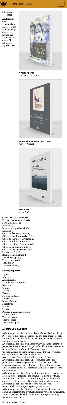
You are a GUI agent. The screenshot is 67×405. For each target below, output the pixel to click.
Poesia (5, 309)
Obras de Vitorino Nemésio (15, 249)
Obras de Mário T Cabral (14, 241)
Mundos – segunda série (14, 228)
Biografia (6, 285)
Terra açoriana (9, 260)
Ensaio (5, 290)
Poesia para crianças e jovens (16, 312)
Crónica (6, 288)
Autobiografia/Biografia (13, 282)
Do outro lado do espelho (14, 220)
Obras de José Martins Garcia (16, 236)
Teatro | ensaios (10, 317)
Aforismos (7, 277)
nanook (6, 231)
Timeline (6, 263)
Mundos (6, 225)
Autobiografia (9, 280)
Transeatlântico (9, 265)
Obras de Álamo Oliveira (14, 233)
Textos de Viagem (10, 322)
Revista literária (9, 314)
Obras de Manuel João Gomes (16, 239)
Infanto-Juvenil (9, 301)
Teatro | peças (9, 320)
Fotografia (7, 298)
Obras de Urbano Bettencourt (16, 244)
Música (5, 306)
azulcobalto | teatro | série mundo (8, 32)
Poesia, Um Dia (9, 252)
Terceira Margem (10, 257)
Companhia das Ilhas (22, 4)
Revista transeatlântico (13, 255)
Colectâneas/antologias (13, 217)
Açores (5, 274)
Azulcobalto (8, 19)
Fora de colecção (10, 223)
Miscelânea (7, 304)
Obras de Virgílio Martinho (15, 247)
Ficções (6, 293)
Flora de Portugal (10, 296)
